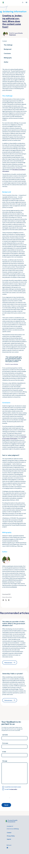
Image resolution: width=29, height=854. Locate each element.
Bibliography (8, 58)
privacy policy (13, 789)
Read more (12, 35)
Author (6, 62)
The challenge (8, 45)
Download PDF (6, 594)
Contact (9, 832)
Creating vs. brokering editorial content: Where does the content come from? (12, 21)
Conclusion (7, 53)
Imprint (9, 839)
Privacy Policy (11, 836)
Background (7, 49)
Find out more (8, 662)
